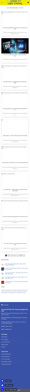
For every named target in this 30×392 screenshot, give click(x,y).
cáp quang (14, 290)
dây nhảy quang (8, 290)
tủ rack (24, 292)
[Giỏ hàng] (28, 2)
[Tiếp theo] (24, 255)
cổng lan (18, 290)
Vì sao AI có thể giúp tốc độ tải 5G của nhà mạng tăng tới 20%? (15, 55)
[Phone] (2, 389)
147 (20, 255)
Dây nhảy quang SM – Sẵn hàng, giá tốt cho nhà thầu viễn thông (15, 82)
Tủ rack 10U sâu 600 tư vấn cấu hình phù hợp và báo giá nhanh (15, 244)
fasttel (3, 290)
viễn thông (19, 292)
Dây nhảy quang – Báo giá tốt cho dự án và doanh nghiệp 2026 (15, 162)
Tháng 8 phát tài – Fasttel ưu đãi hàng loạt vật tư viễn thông (15, 135)
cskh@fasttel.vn (8, 329)
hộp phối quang (4, 292)
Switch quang (11, 292)
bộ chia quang (24, 290)
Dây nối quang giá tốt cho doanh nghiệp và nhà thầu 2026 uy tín (15, 109)
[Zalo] (2, 385)
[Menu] (2, 2)
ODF (15, 292)
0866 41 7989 (9, 326)
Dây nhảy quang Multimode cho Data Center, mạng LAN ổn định (15, 28)
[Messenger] (2, 381)
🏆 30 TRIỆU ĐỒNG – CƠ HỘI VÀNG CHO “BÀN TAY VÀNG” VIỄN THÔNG (15, 190)
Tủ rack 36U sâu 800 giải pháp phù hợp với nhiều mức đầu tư (15, 216)
